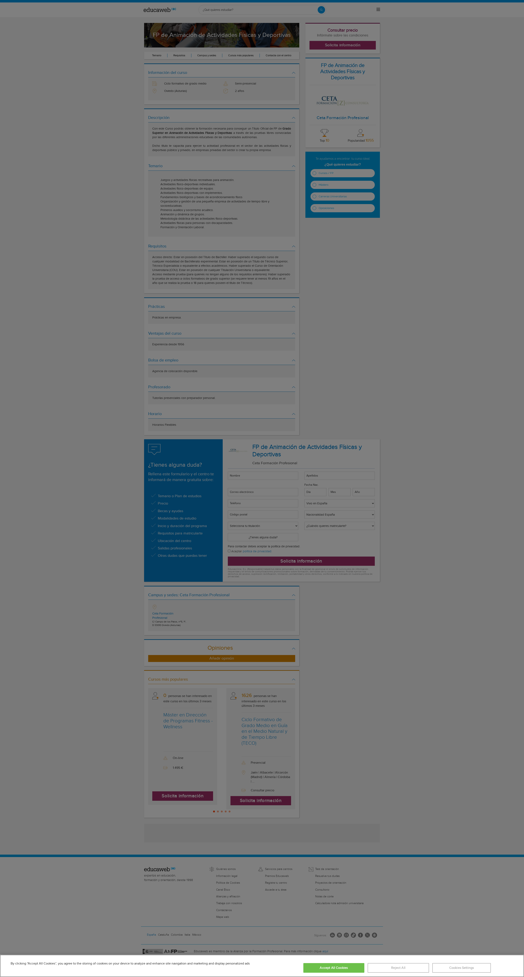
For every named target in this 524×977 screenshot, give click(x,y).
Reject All (398, 968)
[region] (262, 966)
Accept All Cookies (334, 968)
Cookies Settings (461, 968)
